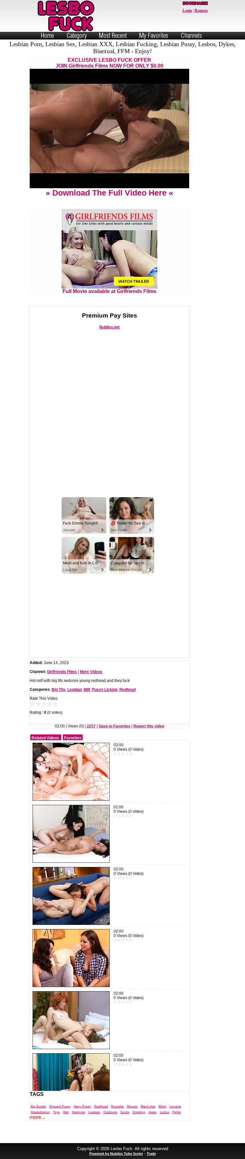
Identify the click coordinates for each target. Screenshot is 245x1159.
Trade (151, 1153)
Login (187, 10)
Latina (164, 1112)
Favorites (72, 738)
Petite (176, 1112)
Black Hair (148, 1106)
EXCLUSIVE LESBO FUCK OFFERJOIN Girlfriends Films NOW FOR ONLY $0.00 (109, 62)
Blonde (132, 1106)
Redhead (127, 689)
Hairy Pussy (82, 1106)
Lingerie (175, 1106)
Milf (87, 689)
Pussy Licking (104, 689)
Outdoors (110, 1112)
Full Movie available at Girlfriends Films (109, 291)
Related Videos (45, 738)
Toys (56, 1112)
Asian (152, 1112)
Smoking (138, 1112)
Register (201, 10)
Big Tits (58, 689)
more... (37, 1117)
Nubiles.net (109, 327)
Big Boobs (38, 1106)
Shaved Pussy (60, 1106)
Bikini (162, 1106)
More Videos (91, 671)
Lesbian (74, 689)
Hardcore (78, 1112)
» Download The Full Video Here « (109, 192)
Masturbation (40, 1112)
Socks (124, 1112)
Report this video (148, 726)
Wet (66, 1112)
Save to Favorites (114, 726)
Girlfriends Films (62, 671)
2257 (91, 726)
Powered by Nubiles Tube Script (116, 1153)
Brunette (117, 1106)
